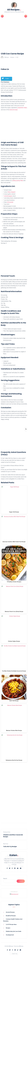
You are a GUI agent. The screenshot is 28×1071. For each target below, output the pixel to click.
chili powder (10, 202)
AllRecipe (6, 57)
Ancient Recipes (10, 912)
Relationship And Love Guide (13, 931)
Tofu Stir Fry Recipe (10, 846)
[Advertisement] (14, 36)
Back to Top (14, 953)
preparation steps (22, 107)
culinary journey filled (17, 180)
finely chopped (11, 192)
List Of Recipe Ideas (11, 924)
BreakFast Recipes (11, 915)
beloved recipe (14, 109)
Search (5, 878)
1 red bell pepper (7, 196)
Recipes (12, 57)
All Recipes (14, 9)
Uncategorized (10, 935)
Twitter (7, 78)
